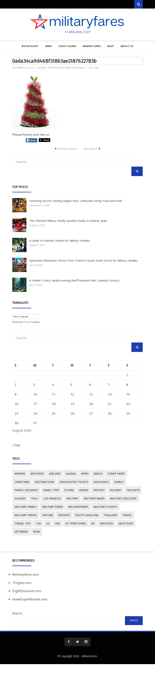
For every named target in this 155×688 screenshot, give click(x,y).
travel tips (23, 523)
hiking (83, 490)
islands (20, 498)
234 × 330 (93, 67)
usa (57, 523)
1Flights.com (21, 583)
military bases (94, 498)
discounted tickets (74, 482)
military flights (105, 507)
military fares (52, 507)
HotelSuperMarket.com (29, 599)
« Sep (16, 445)
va (93, 523)
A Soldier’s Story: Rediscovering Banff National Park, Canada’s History (74, 280)
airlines (55, 473)
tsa (38, 523)
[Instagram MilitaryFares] (86, 642)
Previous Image (67, 148)
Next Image (91, 148)
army (84, 473)
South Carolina (86, 515)
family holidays (26, 490)
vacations (125, 523)
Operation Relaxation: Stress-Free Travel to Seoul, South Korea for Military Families (83, 260)
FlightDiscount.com (26, 591)
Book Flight (30, 46)
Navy (110, 46)
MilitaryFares (89, 656)
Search (17, 613)
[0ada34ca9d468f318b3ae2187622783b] (34, 101)
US (48, 523)
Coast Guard (67, 46)
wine (36, 531)
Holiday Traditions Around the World (60, 67)
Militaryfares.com (25, 574)
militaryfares (78, 507)
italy (34, 498)
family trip (51, 490)
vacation (106, 523)
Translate (35, 322)
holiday (115, 490)
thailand (110, 515)
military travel (26, 515)
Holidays (133, 490)
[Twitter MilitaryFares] (77, 642)
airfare (20, 473)
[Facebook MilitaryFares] (68, 642)
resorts (64, 515)
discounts (101, 482)
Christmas (22, 482)
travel (127, 515)
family (119, 482)
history (99, 490)
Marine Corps (92, 46)
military (72, 498)
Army (48, 46)
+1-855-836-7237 (77, 32)
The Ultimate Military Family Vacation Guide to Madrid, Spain (68, 221)
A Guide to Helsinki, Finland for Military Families (59, 240)
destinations (44, 482)
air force (37, 473)
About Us (126, 46)
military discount (123, 498)
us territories (75, 523)
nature (47, 515)
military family (26, 507)
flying (69, 490)
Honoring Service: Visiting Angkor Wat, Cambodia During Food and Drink (75, 201)
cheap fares (116, 473)
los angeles (52, 498)
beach (98, 473)
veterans (21, 531)
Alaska (71, 473)
